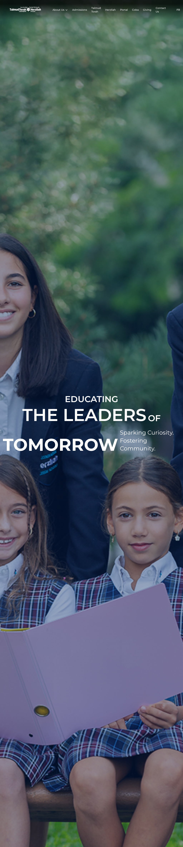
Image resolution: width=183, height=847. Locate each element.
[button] (60, 10)
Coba (135, 9)
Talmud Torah (96, 9)
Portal (124, 9)
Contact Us (161, 9)
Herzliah (110, 9)
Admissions (79, 9)
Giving (147, 9)
